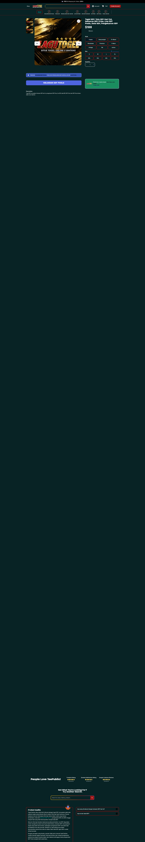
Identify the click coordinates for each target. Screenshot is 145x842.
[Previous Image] (37, 43)
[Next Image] (78, 43)
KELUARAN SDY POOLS (53, 83)
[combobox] (66, 6)
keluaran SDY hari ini (45, 817)
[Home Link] (37, 6)
